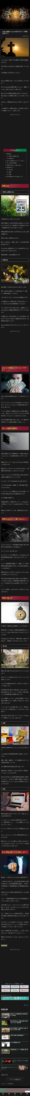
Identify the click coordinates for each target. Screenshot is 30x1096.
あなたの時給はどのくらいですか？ (16, 160)
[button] (27, 504)
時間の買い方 (10, 167)
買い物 (10, 169)
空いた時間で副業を (12, 163)
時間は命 (9, 153)
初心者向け (5, 945)
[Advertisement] (15, 131)
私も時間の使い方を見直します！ (15, 176)
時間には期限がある (14, 156)
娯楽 (10, 174)
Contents (12, 150)
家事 (10, 172)
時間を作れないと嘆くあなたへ (14, 165)
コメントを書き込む (15, 1079)
